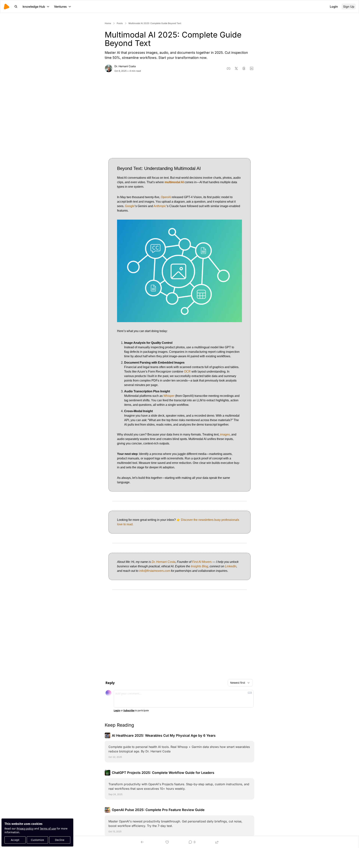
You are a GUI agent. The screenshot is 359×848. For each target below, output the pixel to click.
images (225, 434)
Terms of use (48, 828)
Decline (59, 840)
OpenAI (166, 197)
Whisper (168, 395)
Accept (15, 840)
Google (130, 206)
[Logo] (6, 6)
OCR (187, 371)
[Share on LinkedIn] (251, 68)
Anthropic (160, 206)
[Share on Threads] (244, 68)
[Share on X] (236, 68)
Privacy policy (25, 828)
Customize (37, 840)
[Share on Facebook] (228, 68)
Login (117, 710)
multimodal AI (174, 182)
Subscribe (128, 710)
